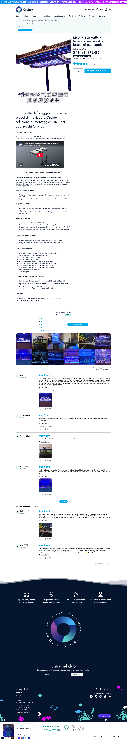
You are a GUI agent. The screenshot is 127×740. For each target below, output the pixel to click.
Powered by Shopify (15, 736)
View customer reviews (25, 29)
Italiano (88, 9)
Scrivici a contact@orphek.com (102, 693)
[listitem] (24, 341)
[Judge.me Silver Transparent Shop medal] (74, 728)
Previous (17, 63)
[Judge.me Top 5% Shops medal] (81, 728)
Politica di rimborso (22, 705)
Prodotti (35, 16)
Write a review (77, 324)
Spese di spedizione (79, 58)
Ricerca (18, 695)
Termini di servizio (22, 712)
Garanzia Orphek (21, 710)
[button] (100, 9)
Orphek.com (19, 698)
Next (69, 63)
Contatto (19, 700)
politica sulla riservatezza (25, 702)
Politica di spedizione (23, 707)
